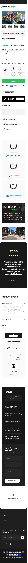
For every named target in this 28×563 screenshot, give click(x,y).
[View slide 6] (15, 280)
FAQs (15, 396)
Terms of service (16, 559)
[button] (22, 237)
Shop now (20, 99)
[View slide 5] (13, 280)
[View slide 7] (17, 280)
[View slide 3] (10, 280)
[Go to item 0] (4, 26)
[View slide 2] (8, 280)
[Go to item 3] (16, 26)
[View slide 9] (21, 280)
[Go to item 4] (22, 26)
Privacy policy (10, 559)
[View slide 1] (6, 280)
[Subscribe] (22, 537)
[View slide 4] (12, 280)
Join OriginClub (9, 91)
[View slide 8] (19, 280)
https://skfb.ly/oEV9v (18, 63)
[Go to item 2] (10, 26)
